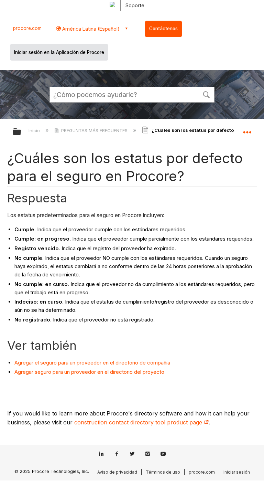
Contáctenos (163, 28)
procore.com (27, 28)
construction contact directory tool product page (139, 422)
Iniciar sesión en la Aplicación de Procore (59, 52)
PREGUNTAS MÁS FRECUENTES (94, 130)
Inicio (35, 130)
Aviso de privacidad (117, 472)
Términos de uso (163, 472)
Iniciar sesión (236, 472)
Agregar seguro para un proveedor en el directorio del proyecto (89, 372)
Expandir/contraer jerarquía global (21, 132)
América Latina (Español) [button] (90, 29)
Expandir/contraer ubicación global (247, 129)
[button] (206, 94)
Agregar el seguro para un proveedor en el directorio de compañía (92, 362)
